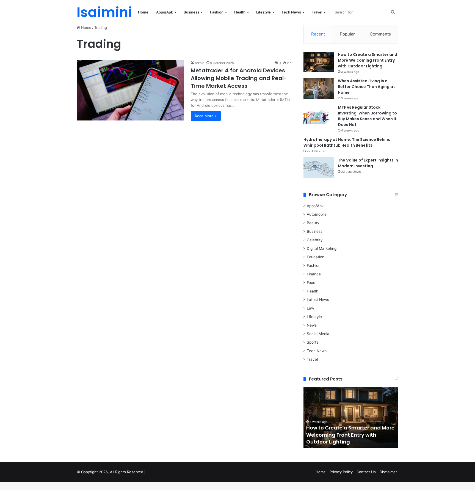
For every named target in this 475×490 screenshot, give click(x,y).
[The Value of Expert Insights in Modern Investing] (318, 167)
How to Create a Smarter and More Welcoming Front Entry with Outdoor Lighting (367, 60)
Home (143, 12)
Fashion (216, 12)
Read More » (206, 116)
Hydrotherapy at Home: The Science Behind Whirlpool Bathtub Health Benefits (347, 142)
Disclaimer (388, 472)
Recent (318, 34)
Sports (312, 342)
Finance (314, 274)
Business (191, 12)
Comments (380, 34)
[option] (350, 417)
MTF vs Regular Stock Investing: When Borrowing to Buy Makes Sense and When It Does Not (367, 116)
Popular (347, 34)
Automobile (317, 214)
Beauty (313, 223)
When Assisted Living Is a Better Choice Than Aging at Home (366, 86)
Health (239, 12)
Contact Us (366, 472)
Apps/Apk (164, 12)
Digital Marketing (321, 248)
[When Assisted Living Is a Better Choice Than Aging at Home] (318, 88)
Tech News (291, 12)
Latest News (318, 299)
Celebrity (315, 240)
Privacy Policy (341, 472)
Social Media (318, 334)
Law (310, 308)
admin (199, 63)
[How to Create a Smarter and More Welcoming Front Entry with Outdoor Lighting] (318, 62)
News (312, 325)
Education (315, 257)
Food (311, 282)
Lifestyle (263, 12)
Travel (317, 12)
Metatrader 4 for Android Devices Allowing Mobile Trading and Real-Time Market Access (239, 78)
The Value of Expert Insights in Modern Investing (368, 163)
